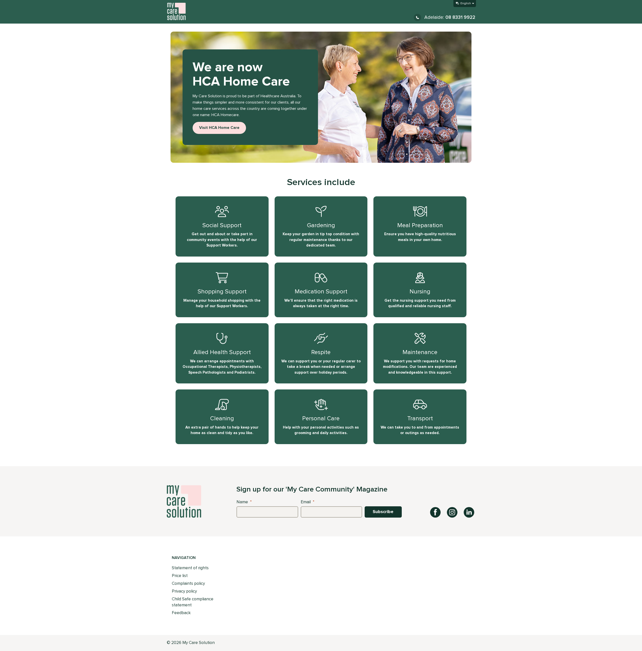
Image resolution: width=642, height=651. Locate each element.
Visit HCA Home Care (219, 128)
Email (307, 502)
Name (244, 502)
